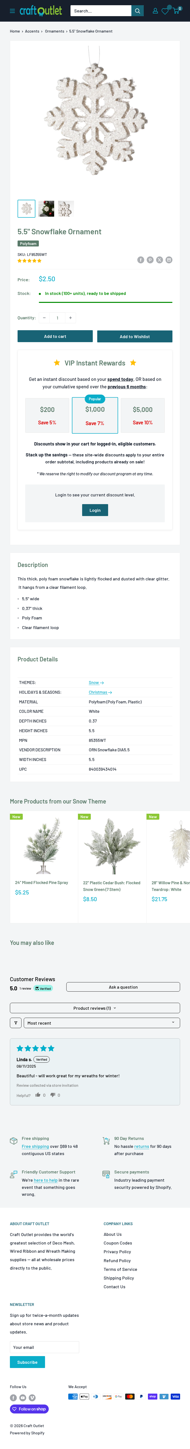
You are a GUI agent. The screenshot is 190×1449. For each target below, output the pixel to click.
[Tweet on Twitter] (159, 259)
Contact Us (114, 1286)
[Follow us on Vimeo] (32, 1397)
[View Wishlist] (165, 10)
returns (141, 1146)
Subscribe (27, 1362)
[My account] (155, 10)
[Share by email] (169, 259)
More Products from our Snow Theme (58, 801)
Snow (94, 682)
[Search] (137, 10)
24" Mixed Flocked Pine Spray (41, 882)
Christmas (98, 691)
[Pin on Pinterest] (150, 259)
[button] (29, 260)
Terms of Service (120, 1269)
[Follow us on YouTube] (22, 1397)
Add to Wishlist (135, 336)
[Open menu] (12, 11)
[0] (176, 11)
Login (95, 510)
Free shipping (35, 1146)
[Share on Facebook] (140, 259)
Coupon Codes (118, 1243)
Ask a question (123, 987)
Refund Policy (117, 1260)
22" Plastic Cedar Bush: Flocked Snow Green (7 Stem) (112, 885)
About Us (113, 1234)
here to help (46, 1180)
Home (15, 31)
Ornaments (54, 31)
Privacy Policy (117, 1251)
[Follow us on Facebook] (13, 1397)
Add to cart (55, 336)
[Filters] (16, 1023)
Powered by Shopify (27, 1432)
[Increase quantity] (70, 318)
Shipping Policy (119, 1278)
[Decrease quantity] (44, 318)
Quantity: (27, 317)
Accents (32, 31)
